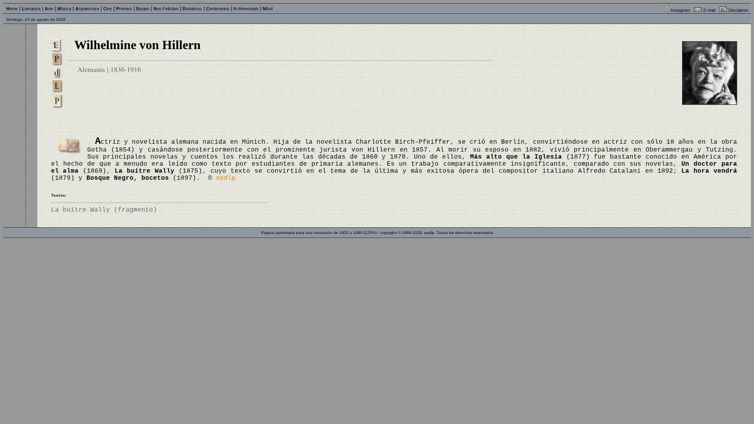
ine (107, 8)
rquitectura (87, 8)
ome (12, 8)
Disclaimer (738, 10)
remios (124, 8)
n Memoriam (246, 8)
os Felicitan (166, 8)
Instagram (680, 10)
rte (49, 8)
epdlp (226, 178)
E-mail (709, 10)
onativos (192, 8)
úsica (64, 8)
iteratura (31, 8)
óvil (268, 8)
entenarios (217, 8)
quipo (142, 8)
